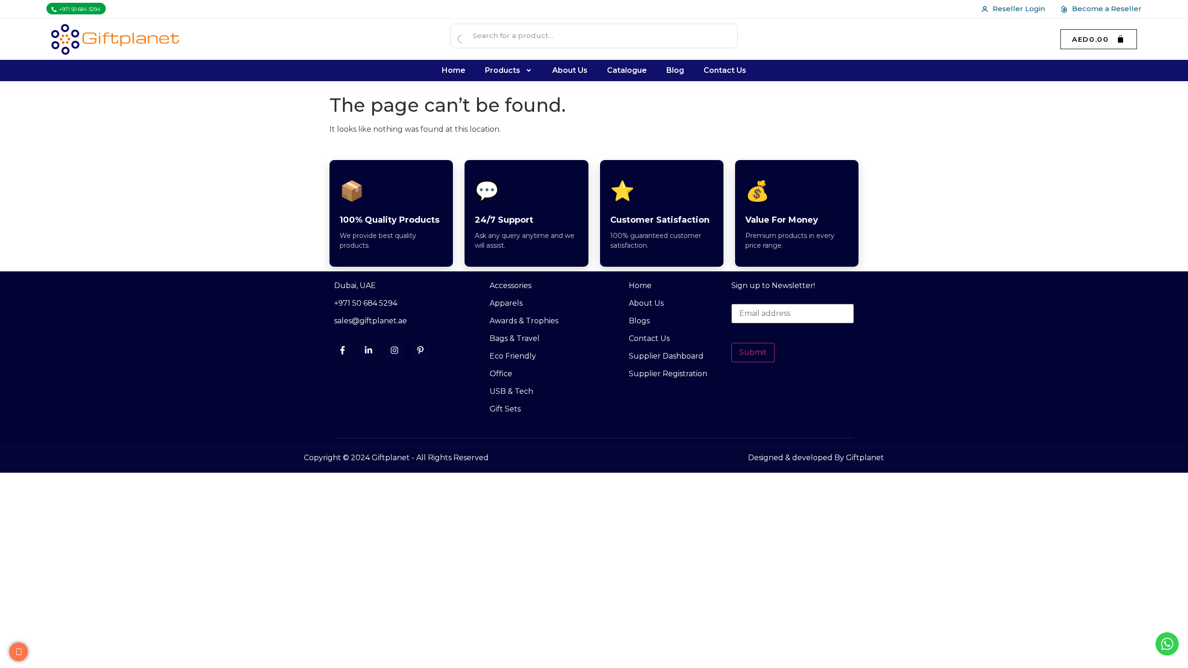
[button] (509, 70)
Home (453, 70)
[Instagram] (394, 350)
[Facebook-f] (342, 350)
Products (502, 70)
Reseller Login (1019, 8)
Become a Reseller (1107, 8)
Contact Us (725, 70)
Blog (675, 70)
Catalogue (627, 70)
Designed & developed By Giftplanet (816, 457)
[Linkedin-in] (368, 350)
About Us (570, 70)
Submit (753, 352)
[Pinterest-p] (420, 350)
